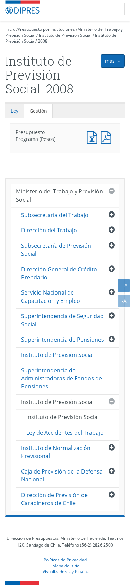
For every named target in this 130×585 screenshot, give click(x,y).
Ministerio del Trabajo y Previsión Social (59, 195)
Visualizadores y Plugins (66, 571)
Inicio (10, 29)
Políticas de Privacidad (65, 559)
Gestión (38, 111)
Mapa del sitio (65, 565)
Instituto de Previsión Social (65, 35)
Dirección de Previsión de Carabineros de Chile (54, 499)
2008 (42, 41)
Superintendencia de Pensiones (62, 339)
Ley (14, 111)
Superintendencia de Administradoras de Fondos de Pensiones (61, 378)
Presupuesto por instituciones (46, 29)
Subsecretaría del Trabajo (54, 215)
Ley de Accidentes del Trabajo (65, 432)
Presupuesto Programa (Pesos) (94, 136)
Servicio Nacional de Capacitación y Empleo (50, 296)
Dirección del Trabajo (49, 230)
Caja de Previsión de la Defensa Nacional (62, 475)
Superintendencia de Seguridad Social (62, 320)
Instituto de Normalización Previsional (55, 452)
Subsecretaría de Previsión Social (56, 250)
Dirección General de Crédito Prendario (59, 273)
